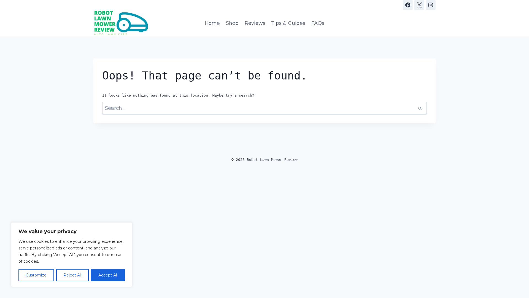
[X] (419, 5)
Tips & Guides (288, 23)
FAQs (317, 23)
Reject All (72, 275)
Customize (36, 275)
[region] (71, 254)
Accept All (108, 275)
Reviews (255, 23)
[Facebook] (408, 5)
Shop (232, 23)
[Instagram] (431, 5)
